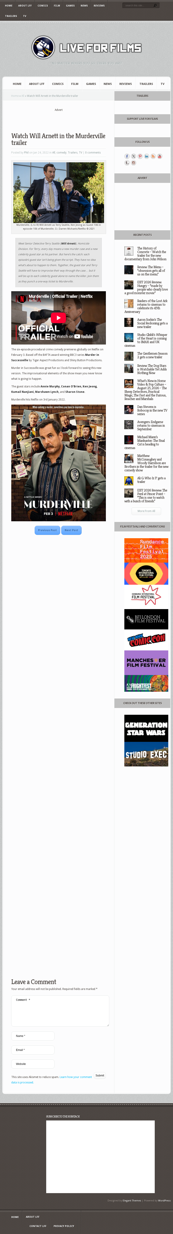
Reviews (99, 5)
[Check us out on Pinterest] (140, 156)
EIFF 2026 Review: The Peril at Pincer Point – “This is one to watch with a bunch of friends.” (145, 495)
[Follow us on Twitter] (133, 156)
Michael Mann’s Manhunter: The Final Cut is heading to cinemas (144, 442)
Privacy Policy (64, 1226)
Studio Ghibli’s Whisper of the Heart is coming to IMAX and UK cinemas (145, 340)
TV (24, 16)
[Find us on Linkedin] (146, 156)
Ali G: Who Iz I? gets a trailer (151, 480)
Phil (26, 152)
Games (70, 5)
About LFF (25, 5)
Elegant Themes (132, 1200)
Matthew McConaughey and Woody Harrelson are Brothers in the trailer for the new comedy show (146, 463)
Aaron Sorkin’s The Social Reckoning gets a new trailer (152, 323)
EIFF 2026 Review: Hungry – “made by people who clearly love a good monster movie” (146, 287)
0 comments (93, 152)
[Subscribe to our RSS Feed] (153, 156)
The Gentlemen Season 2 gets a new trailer (152, 355)
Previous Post (47, 530)
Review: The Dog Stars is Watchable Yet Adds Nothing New (152, 369)
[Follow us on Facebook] (127, 156)
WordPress (164, 1200)
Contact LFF (38, 1226)
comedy (61, 152)
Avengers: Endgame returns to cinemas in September (151, 425)
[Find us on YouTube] (159, 156)
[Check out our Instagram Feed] (133, 162)
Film (57, 5)
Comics (43, 5)
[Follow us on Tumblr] (127, 162)
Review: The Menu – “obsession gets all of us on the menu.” (151, 271)
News (84, 5)
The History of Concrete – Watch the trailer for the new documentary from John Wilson (145, 253)
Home (8, 5)
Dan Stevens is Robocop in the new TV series (152, 410)
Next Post (71, 530)
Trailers (11, 16)
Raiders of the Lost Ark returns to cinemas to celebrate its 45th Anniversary (145, 306)
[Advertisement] (64, 119)
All (22, 96)
